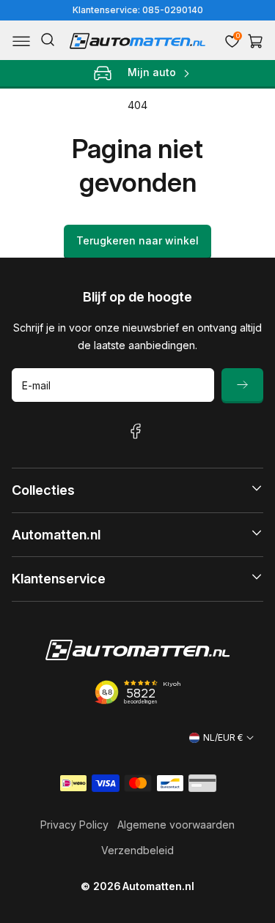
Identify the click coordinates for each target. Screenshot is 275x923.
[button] (21, 41)
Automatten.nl (158, 886)
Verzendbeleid (137, 850)
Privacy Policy (74, 824)
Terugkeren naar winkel (137, 240)
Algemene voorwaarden (176, 824)
